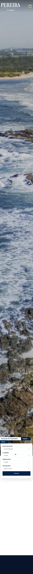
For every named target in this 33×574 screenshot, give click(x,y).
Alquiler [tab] (25, 439)
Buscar (16, 473)
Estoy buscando (8, 446)
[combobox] (16, 449)
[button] (30, 6)
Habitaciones (7, 459)
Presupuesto (6, 466)
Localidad (6, 453)
